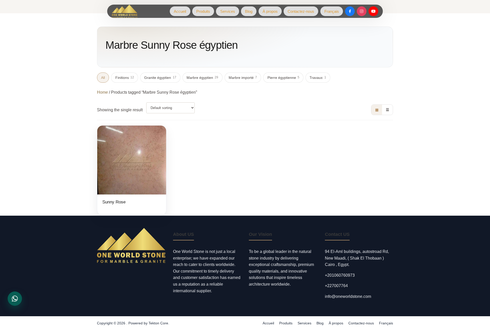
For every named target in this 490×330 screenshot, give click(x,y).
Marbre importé (243, 78)
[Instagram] (361, 11)
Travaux (318, 78)
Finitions (124, 78)
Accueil (180, 11)
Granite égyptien (160, 78)
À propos (270, 11)
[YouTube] (373, 11)
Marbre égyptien (202, 78)
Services (227, 11)
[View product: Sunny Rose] (131, 171)
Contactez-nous (301, 11)
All (103, 78)
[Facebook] (350, 11)
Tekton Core (158, 323)
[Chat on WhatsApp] (15, 298)
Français (331, 11)
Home (102, 92)
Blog (248, 11)
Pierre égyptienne (283, 78)
